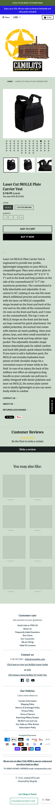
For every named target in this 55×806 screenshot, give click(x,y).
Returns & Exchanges (14, 409)
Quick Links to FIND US (27, 625)
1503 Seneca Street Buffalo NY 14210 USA (27, 675)
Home (9, 81)
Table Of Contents (28, 645)
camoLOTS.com (32, 778)
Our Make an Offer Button (27, 724)
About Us (8, 404)
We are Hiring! (27, 642)
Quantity (7, 213)
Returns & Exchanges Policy (27, 707)
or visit (27, 669)
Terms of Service (27, 714)
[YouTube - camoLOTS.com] (33, 680)
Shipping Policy (27, 704)
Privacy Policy (27, 710)
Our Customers (27, 638)
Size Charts (28, 635)
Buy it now (27, 236)
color (5, 203)
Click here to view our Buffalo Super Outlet (27, 664)
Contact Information (27, 701)
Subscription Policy (27, 727)
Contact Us (9, 398)
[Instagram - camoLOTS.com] (27, 680)
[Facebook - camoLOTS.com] (22, 680)
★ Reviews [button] (52, 406)
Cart (49, 17)
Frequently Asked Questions (27, 632)
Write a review (27, 449)
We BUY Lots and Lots (27, 721)
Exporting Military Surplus (27, 717)
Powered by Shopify (27, 781)
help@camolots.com (35, 659)
